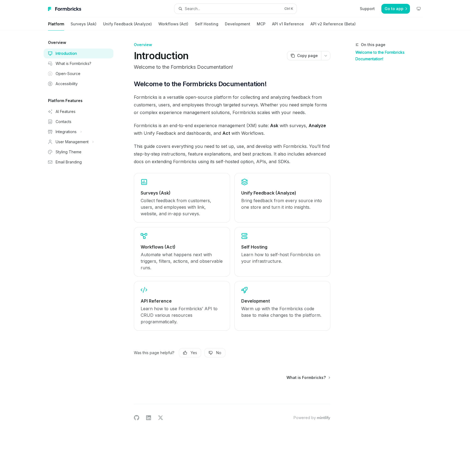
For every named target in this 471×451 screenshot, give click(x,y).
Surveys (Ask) (83, 24)
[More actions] (325, 55)
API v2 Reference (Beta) (333, 24)
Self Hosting (206, 24)
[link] (182, 198)
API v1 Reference (288, 24)
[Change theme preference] (418, 8)
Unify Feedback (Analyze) (127, 24)
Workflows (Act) (173, 24)
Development (237, 24)
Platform (56, 24)
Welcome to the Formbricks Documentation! (379, 55)
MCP (261, 24)
